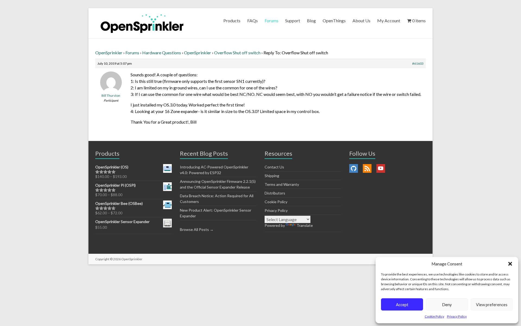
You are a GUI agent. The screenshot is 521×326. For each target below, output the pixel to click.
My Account (388, 20)
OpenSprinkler (108, 52)
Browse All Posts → (197, 229)
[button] (510, 264)
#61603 (418, 63)
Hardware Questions (161, 52)
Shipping (272, 175)
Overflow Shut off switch (237, 52)
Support (292, 20)
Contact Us (274, 167)
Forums (271, 20)
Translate (305, 225)
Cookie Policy (434, 316)
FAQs (252, 20)
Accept (402, 304)
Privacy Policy (457, 316)
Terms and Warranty (282, 184)
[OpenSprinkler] (142, 23)
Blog (311, 20)
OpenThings (334, 20)
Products (231, 20)
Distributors (275, 193)
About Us (361, 20)
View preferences (491, 304)
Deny (447, 304)
